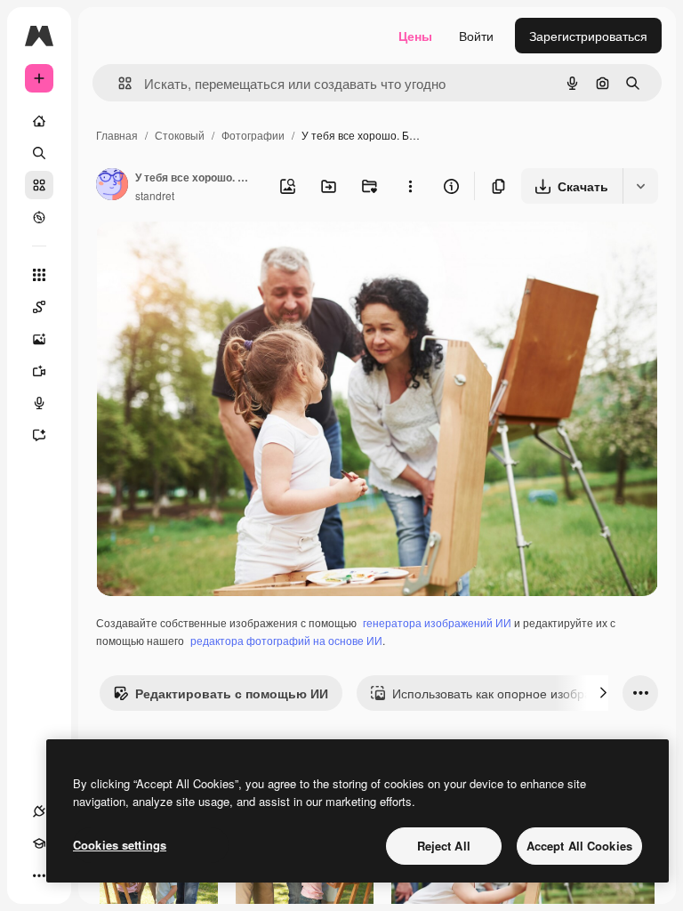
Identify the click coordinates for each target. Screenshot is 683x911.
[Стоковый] (39, 185)
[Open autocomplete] (117, 83)
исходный (215, 255)
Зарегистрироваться (588, 35)
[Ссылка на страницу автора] (112, 186)
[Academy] (39, 843)
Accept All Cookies (579, 845)
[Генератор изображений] (39, 339)
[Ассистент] (39, 435)
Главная (117, 134)
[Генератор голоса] (39, 403)
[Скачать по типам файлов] (640, 186)
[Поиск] (39, 153)
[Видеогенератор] (39, 371)
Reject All (443, 845)
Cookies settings (119, 844)
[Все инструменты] (39, 275)
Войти (476, 35)
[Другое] (39, 875)
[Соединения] (39, 811)
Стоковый (180, 134)
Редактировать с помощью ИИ (231, 693)
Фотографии (253, 134)
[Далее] (603, 693)
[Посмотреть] (39, 217)
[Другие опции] (410, 186)
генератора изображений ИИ (437, 622)
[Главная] (39, 121)
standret (154, 195)
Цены (415, 35)
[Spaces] (39, 307)
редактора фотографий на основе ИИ (286, 640)
